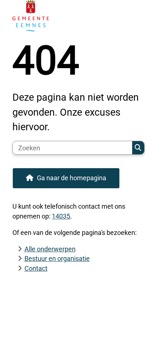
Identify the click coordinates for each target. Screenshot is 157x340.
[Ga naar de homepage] (78, 15)
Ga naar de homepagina (71, 178)
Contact (35, 268)
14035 (61, 216)
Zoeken (138, 147)
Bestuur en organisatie (57, 258)
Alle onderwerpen (50, 249)
